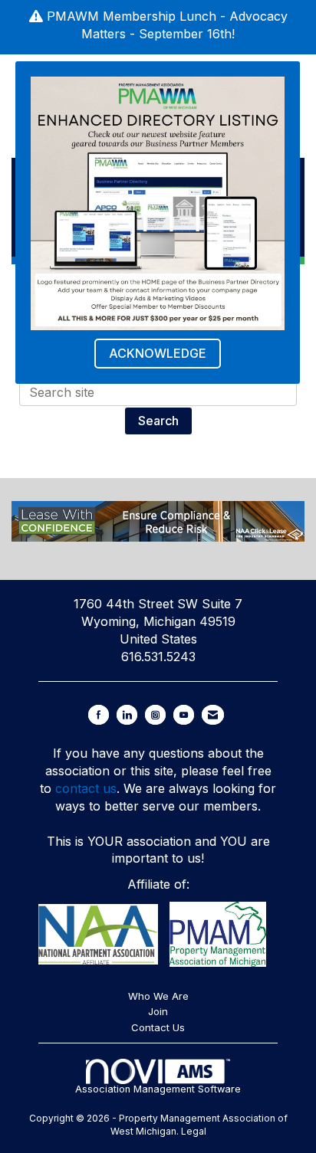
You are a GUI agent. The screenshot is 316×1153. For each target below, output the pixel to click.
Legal (193, 1131)
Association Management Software (158, 1089)
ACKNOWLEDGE (157, 353)
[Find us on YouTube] (183, 715)
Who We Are (158, 996)
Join (158, 1011)
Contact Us (158, 1027)
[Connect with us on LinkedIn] (127, 715)
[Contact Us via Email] (213, 715)
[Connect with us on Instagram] (155, 715)
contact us (86, 788)
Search (158, 420)
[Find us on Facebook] (98, 715)
